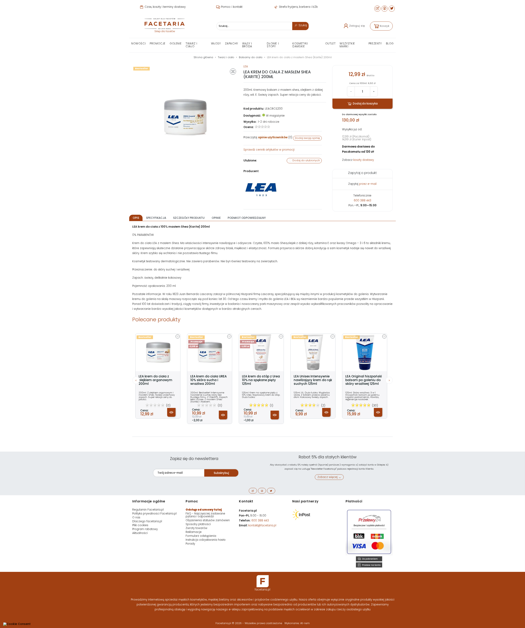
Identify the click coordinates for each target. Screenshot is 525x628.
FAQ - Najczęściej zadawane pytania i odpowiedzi (205, 515)
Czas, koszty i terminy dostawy (165, 7)
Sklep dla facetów (164, 31)
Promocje (157, 43)
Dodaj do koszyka (365, 104)
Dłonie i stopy (273, 45)
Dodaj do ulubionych (306, 160)
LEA (245, 66)
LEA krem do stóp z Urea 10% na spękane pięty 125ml (261, 380)
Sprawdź (268, 150)
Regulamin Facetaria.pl (148, 510)
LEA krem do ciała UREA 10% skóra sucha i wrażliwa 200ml (208, 380)
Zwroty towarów (196, 528)
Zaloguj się (357, 25)
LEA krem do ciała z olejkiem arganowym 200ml (155, 380)
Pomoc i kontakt (231, 7)
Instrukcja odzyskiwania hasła (205, 540)
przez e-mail (368, 184)
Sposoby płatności (198, 524)
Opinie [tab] (216, 218)
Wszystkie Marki (347, 45)
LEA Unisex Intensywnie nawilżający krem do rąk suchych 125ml (313, 380)
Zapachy (231, 43)
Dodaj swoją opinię (307, 138)
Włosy (216, 43)
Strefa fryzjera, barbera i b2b (298, 7)
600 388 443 (362, 200)
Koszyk (384, 26)
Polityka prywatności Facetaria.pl (154, 514)
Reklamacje (194, 532)
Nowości (138, 43)
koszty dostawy (363, 160)
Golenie (175, 43)
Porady (190, 544)
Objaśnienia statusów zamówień (208, 520)
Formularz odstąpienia (201, 536)
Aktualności (140, 533)
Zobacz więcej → (329, 477)
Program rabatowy (145, 529)
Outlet (330, 43)
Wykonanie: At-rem (297, 623)
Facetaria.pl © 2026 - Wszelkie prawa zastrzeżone (249, 623)
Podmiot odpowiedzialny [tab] (247, 218)
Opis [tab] (136, 218)
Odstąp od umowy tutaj (204, 510)
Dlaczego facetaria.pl (147, 521)
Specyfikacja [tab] (156, 218)
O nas (136, 517)
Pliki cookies (140, 525)
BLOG (390, 43)
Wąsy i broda (247, 45)
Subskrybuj (221, 473)
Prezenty (375, 43)
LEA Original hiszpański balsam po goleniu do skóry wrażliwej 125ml (363, 380)
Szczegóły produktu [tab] (189, 218)
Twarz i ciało (191, 45)
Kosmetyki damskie (300, 45)
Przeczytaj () (267, 137)
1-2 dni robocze (268, 122)
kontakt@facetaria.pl (262, 525)
